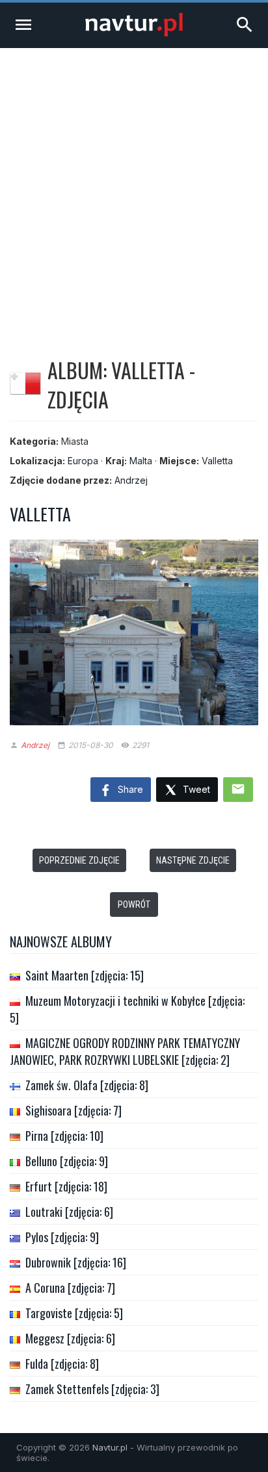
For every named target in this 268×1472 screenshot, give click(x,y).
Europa (83, 460)
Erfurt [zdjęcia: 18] (66, 1186)
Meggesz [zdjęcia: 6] (70, 1338)
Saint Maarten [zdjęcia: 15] (84, 975)
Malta (140, 460)
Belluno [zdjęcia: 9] (66, 1161)
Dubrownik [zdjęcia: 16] (75, 1262)
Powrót (134, 904)
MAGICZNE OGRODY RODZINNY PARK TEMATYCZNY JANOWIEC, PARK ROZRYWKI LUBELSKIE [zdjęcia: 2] (125, 1051)
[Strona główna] (134, 33)
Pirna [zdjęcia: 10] (64, 1135)
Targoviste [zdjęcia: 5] (74, 1312)
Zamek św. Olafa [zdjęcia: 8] (86, 1085)
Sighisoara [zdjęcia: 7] (73, 1110)
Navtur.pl (109, 1447)
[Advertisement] (134, 188)
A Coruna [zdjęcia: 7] (70, 1287)
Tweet (195, 789)
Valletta (217, 460)
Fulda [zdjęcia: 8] (62, 1363)
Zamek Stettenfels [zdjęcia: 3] (92, 1388)
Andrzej (131, 480)
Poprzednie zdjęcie (79, 860)
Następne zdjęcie (193, 860)
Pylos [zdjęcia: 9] (62, 1237)
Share (129, 789)
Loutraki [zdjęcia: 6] (69, 1211)
